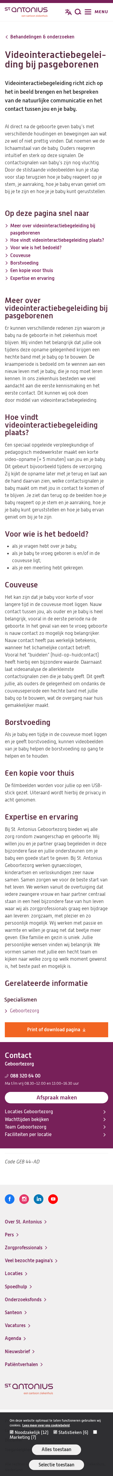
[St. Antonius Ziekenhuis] (26, 12)
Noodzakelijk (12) (32, 1432)
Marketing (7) (23, 1437)
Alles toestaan (56, 1449)
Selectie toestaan (56, 1465)
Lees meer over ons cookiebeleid (46, 1425)
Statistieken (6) (73, 1432)
